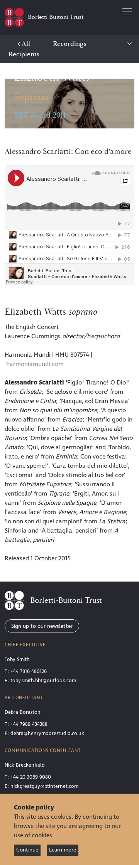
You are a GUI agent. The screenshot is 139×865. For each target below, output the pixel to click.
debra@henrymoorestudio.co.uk (47, 733)
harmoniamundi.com (35, 364)
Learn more (62, 849)
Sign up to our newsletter (42, 626)
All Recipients (23, 49)
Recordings (69, 43)
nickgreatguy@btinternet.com (44, 786)
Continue (27, 849)
